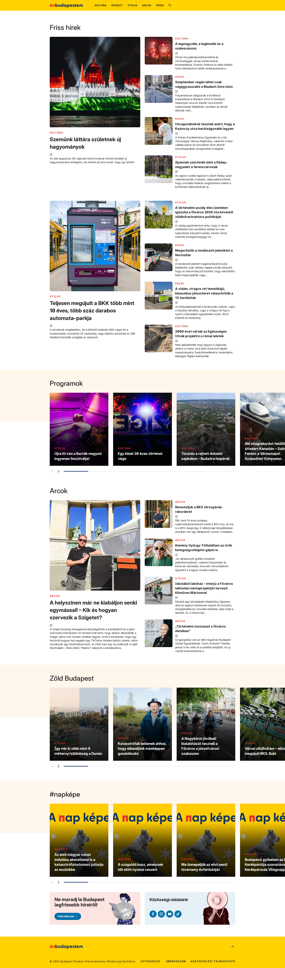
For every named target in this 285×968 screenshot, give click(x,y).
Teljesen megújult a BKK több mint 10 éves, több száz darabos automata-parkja (92, 310)
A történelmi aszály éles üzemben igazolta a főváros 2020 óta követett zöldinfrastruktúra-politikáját (204, 212)
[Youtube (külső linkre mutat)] (169, 914)
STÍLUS (180, 157)
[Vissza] (52, 471)
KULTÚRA (56, 132)
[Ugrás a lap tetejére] (232, 946)
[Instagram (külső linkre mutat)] (161, 914)
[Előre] (58, 471)
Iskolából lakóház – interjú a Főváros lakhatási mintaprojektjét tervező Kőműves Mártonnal (204, 588)
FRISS (179, 76)
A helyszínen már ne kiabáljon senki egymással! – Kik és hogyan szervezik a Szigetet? (93, 610)
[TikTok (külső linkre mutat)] (178, 914)
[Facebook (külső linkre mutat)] (153, 914)
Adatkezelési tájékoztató (213, 961)
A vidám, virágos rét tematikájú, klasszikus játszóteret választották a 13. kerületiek (204, 293)
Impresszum (176, 961)
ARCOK (55, 595)
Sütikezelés (150, 961)
